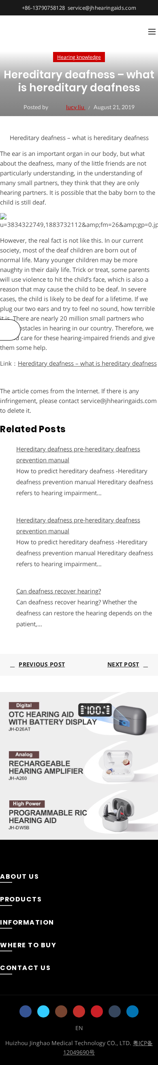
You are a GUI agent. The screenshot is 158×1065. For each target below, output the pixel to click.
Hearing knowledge (79, 57)
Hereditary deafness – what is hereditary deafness (87, 363)
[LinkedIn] (132, 1011)
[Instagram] (61, 1011)
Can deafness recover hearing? (58, 591)
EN (79, 1028)
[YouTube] (79, 1011)
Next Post (123, 664)
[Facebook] (25, 1011)
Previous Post (42, 664)
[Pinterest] (97, 1011)
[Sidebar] (10, 330)
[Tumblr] (115, 1011)
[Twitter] (43, 1011)
